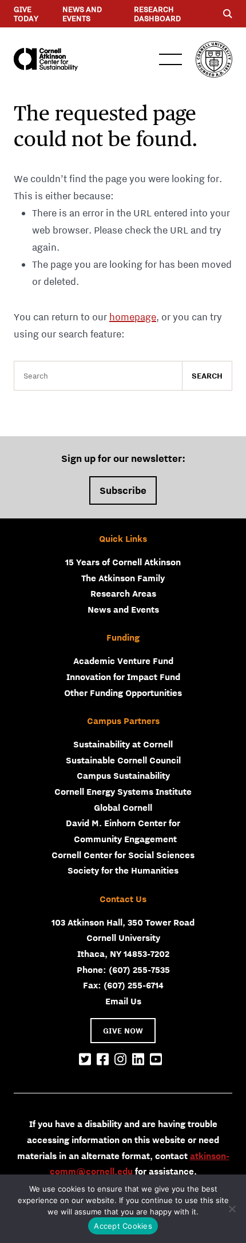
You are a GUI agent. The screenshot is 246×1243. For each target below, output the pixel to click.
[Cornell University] (214, 59)
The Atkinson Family (123, 578)
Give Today (26, 13)
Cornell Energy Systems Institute (123, 791)
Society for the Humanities (123, 870)
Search (207, 376)
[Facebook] (103, 1059)
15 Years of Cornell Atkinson (123, 562)
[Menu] (227, 13)
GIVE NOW (123, 1030)
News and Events (82, 13)
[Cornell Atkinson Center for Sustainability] (46, 59)
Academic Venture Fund (123, 660)
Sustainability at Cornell (123, 744)
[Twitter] (85, 1059)
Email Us (123, 1001)
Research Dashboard (157, 13)
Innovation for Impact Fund (123, 676)
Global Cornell (123, 807)
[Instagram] (120, 1059)
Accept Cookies (123, 1225)
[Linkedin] (138, 1059)
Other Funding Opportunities (123, 692)
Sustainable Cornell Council (123, 760)
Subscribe (123, 490)
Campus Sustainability (123, 775)
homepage (132, 317)
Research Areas (123, 593)
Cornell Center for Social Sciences (123, 854)
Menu (170, 59)
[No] (231, 1208)
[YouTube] (156, 1059)
